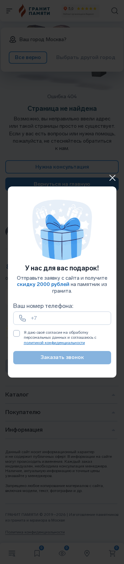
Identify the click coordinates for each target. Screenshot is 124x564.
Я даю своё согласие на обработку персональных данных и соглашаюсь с (60, 337)
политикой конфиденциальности (54, 342)
